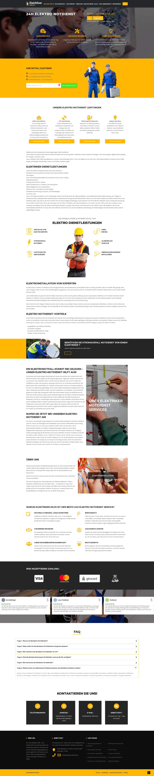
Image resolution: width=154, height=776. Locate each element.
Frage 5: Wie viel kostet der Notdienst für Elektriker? (35, 662)
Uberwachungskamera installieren (111, 253)
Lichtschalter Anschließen (40, 253)
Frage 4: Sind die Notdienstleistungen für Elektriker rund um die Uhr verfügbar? (44, 657)
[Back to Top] (148, 772)
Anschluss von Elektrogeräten (40, 231)
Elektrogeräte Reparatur (115, 743)
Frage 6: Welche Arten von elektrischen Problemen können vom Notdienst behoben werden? (48, 668)
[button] (80, 476)
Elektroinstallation (113, 761)
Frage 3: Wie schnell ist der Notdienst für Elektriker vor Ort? (37, 652)
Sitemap (126, 772)
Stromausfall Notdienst (40, 242)
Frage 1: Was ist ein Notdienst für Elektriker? (32, 641)
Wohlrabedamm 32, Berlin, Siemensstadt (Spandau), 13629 (64, 718)
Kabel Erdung (105, 231)
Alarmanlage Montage (107, 242)
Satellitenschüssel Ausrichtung (97, 757)
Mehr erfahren (39, 141)
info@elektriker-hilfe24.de (90, 716)
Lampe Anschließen (114, 753)
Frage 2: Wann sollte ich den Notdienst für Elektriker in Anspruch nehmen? (42, 646)
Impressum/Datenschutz (116, 772)
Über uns (97, 18)
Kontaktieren (105, 772)
